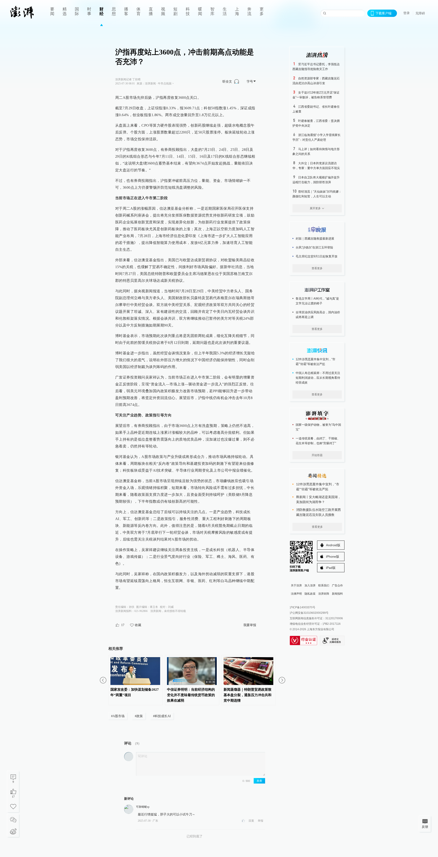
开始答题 (317, 455)
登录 (406, 13)
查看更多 (317, 268)
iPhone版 (332, 556)
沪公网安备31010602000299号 (309, 612)
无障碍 (420, 13)
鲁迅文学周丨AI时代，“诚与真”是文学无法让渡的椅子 (317, 301)
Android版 (333, 545)
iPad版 (331, 568)
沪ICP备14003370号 (302, 607)
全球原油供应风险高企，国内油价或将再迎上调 (318, 315)
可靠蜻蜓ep (142, 806)
